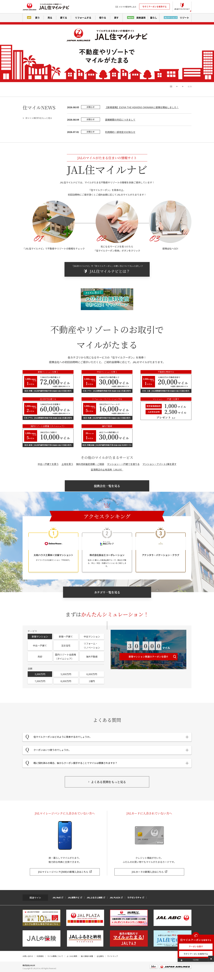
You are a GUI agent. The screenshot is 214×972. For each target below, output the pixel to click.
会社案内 (100, 956)
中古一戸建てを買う (48, 464)
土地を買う (67, 464)
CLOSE (196, 960)
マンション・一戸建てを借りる (123, 464)
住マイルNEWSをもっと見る (38, 118)
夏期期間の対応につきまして (120, 119)
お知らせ (90, 106)
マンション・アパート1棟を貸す (159, 464)
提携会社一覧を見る (107, 486)
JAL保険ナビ (73, 897)
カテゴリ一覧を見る (107, 592)
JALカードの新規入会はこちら (148, 871)
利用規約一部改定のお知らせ (120, 132)
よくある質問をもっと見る (108, 782)
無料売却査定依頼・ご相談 (90, 464)
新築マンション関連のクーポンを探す (148, 656)
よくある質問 (72, 956)
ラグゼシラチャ (134, 897)
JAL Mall (56, 897)
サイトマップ (112, 956)
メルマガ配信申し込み (127, 6)
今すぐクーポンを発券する (154, 6)
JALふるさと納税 (94, 897)
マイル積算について (55, 956)
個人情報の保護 (87, 956)
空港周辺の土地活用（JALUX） (107, 469)
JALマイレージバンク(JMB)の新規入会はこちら (63, 871)
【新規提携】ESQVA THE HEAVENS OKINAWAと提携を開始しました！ (142, 107)
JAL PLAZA (115, 897)
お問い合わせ (28, 956)
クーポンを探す (196, 946)
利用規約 (40, 956)
